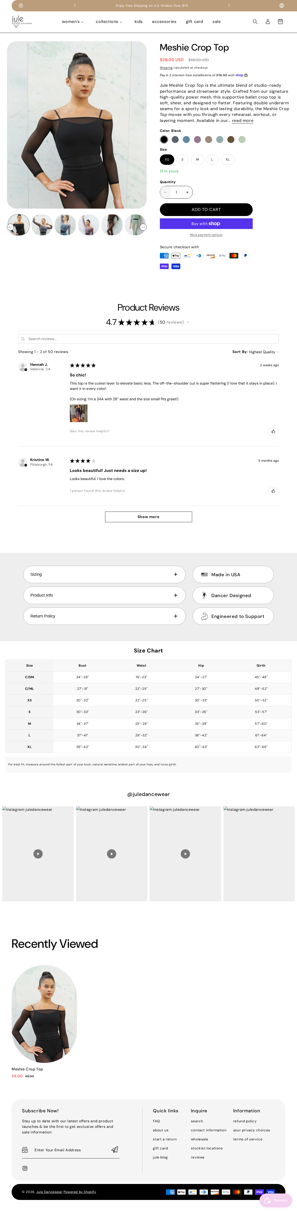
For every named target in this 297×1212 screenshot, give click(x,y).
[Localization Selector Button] (281, 5)
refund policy (245, 1121)
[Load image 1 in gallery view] (18, 224)
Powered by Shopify (80, 1192)
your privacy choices (251, 1130)
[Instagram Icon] (21, 5)
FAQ (156, 1121)
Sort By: (240, 351)
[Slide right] (143, 227)
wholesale (199, 1139)
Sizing (36, 574)
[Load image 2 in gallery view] (42, 224)
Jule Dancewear (49, 1192)
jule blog (160, 1157)
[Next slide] (229, 5)
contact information (208, 1130)
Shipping (166, 68)
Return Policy (42, 616)
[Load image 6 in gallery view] (135, 224)
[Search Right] (255, 21)
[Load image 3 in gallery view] (65, 224)
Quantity (168, 182)
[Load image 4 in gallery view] (88, 224)
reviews (198, 1157)
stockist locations (207, 1148)
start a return (165, 1139)
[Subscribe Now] (114, 1150)
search (197, 1121)
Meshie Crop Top (27, 1069)
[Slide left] (10, 227)
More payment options (206, 235)
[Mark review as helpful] (273, 431)
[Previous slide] (74, 5)
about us (160, 1130)
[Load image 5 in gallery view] (112, 224)
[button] (280, 21)
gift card (160, 1148)
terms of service (248, 1139)
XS (167, 159)
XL (228, 159)
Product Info (41, 595)
